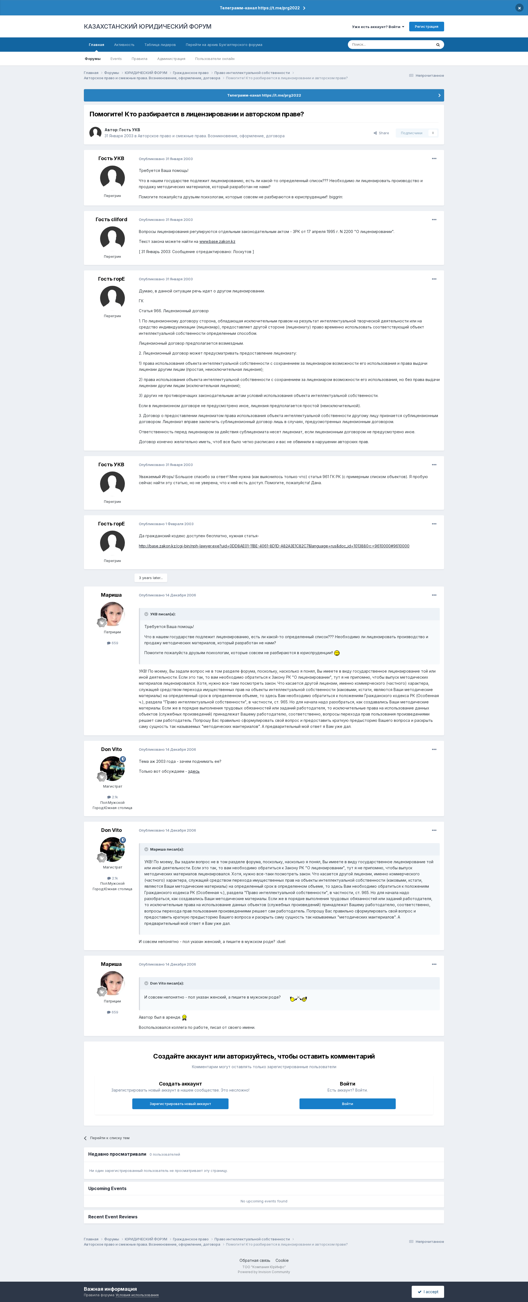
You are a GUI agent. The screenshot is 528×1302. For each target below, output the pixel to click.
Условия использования (137, 1295)
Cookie (282, 1260)
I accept (430, 1291)
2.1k (114, 797)
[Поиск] (438, 44)
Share (383, 133)
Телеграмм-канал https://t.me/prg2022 (260, 8)
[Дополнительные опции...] (434, 158)
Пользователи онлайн (215, 58)
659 (114, 643)
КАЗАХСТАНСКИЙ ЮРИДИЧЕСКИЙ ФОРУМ (147, 26)
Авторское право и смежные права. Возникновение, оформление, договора (211, 135)
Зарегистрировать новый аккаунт (180, 1103)
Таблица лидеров (160, 44)
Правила (139, 58)
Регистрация (426, 26)
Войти (347, 1103)
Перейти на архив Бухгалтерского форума (224, 44)
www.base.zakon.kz (217, 241)
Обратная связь (255, 1260)
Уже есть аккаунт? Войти (377, 26)
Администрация (171, 58)
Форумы (93, 58)
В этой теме (415, 44)
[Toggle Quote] (146, 614)
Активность (124, 44)
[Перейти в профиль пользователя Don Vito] (112, 768)
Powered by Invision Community (264, 1272)
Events (116, 58)
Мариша (111, 595)
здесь (194, 771)
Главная (96, 44)
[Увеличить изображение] (337, 652)
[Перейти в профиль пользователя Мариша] (112, 614)
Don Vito (111, 749)
